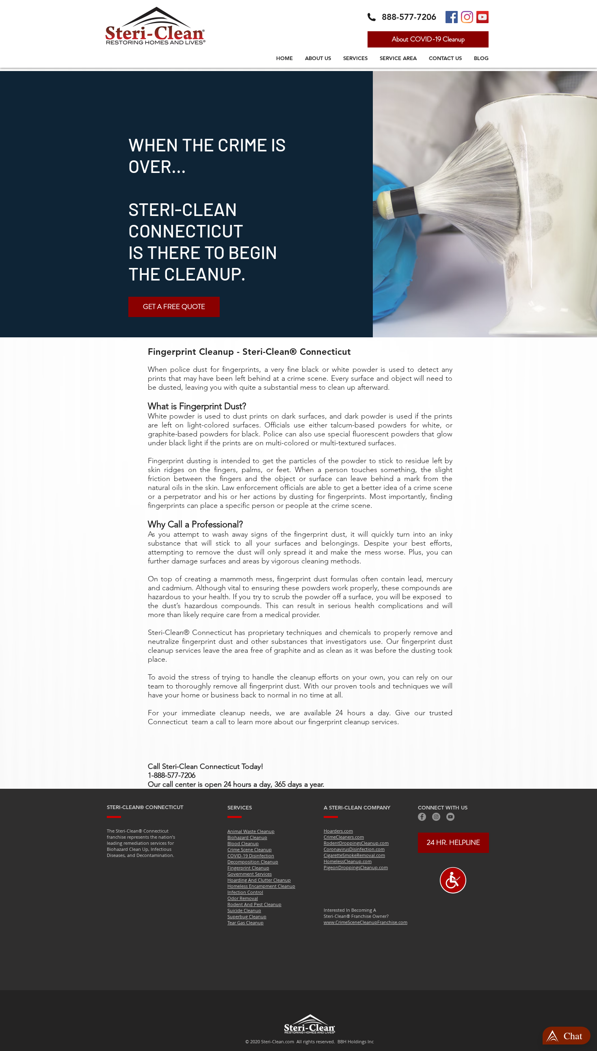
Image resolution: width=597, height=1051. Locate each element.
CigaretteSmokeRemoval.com (354, 855)
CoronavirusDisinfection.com (354, 849)
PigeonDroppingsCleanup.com (356, 867)
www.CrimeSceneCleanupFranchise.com (365, 922)
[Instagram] (467, 17)
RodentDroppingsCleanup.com (356, 843)
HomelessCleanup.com (348, 861)
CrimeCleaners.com (344, 837)
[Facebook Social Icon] (452, 17)
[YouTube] (450, 817)
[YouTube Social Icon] (482, 17)
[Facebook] (422, 817)
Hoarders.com (338, 831)
